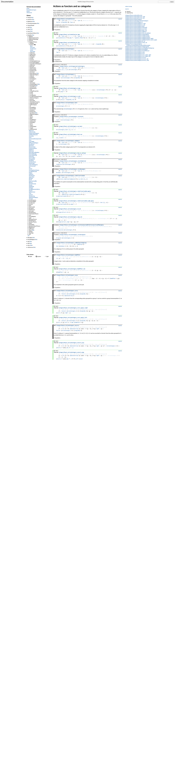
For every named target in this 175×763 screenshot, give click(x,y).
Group (78, 236)
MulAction (86, 20)
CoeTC (57, 120)
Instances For (58, 61)
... (137, 50)
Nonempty (95, 171)
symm (71, 204)
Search (172, 1)
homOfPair (60, 272)
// (67, 156)
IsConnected (59, 230)
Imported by (130, 12)
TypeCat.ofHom (79, 37)
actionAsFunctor (61, 37)
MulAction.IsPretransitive (100, 226)
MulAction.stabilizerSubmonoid (66, 179)
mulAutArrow (68, 295)
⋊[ (64, 295)
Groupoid (58, 238)
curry (58, 312)
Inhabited (96, 162)
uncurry (59, 347)
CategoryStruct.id (62, 212)
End (82, 179)
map (71, 37)
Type (63, 20)
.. (134, 22)
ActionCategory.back (62, 129)
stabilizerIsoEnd (62, 196)
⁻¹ (60, 258)
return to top (128, 6)
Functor (58, 22)
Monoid (70, 20)
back (61, 137)
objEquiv (62, 246)
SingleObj (64, 22)
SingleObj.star (70, 99)
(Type (71, 22)
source (127, 9)
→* (58, 295)
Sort (87, 278)
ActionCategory (73, 69)
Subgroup (79, 244)
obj (71, 46)
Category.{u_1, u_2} (62, 69)
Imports (128, 11)
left (66, 322)
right (66, 312)
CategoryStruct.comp (63, 222)
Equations (57, 29)
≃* (79, 179)
